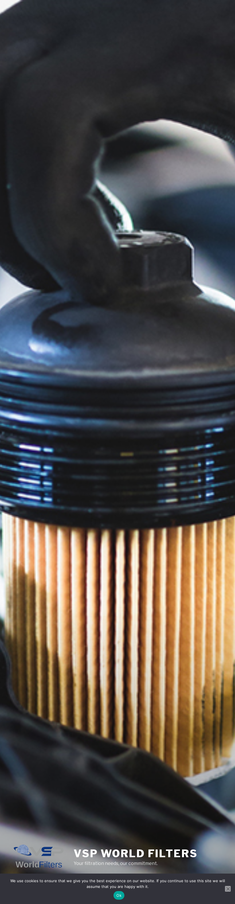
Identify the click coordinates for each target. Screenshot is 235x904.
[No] (228, 889)
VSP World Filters (136, 853)
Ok (119, 895)
